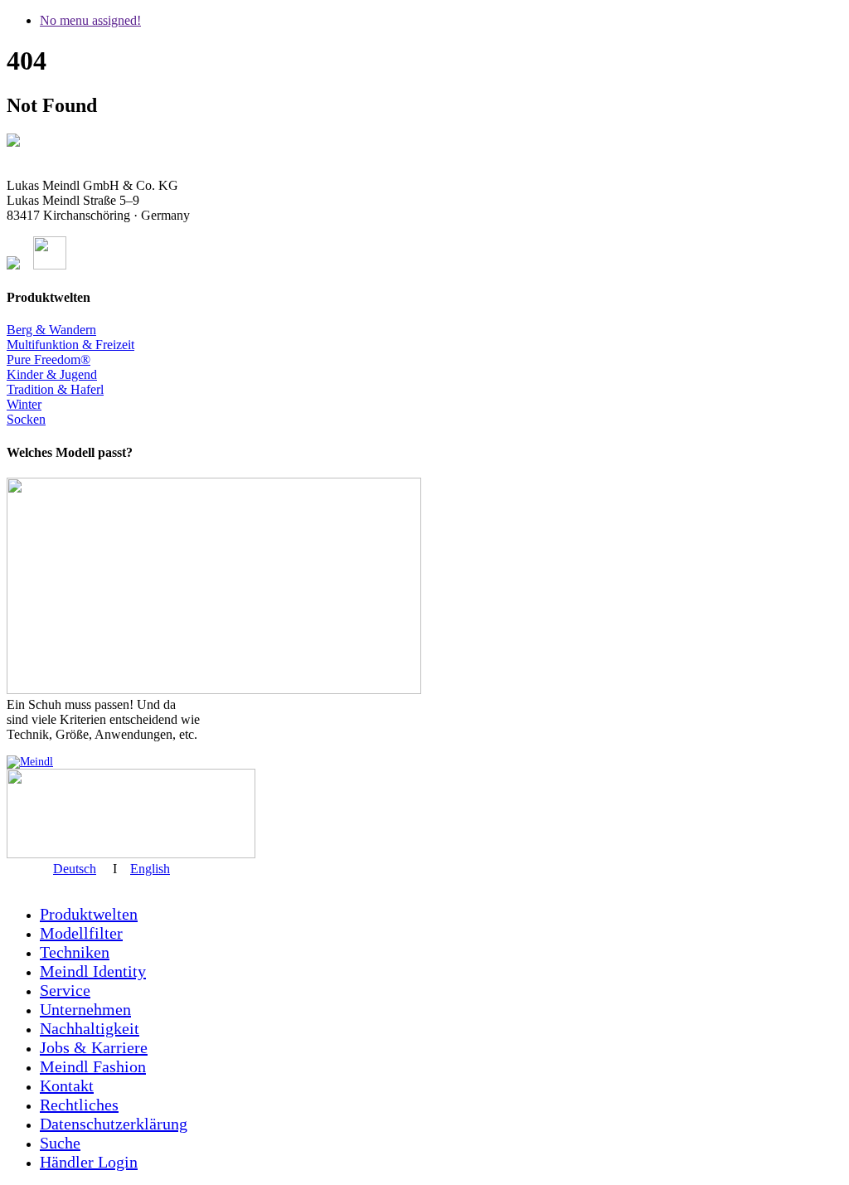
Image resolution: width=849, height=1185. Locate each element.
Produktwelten (89, 914)
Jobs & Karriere (94, 1047)
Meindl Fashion (93, 1066)
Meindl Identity (93, 971)
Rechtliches (79, 1104)
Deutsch (74, 869)
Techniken (74, 952)
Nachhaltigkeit (89, 1028)
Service (65, 990)
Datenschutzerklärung (113, 1124)
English (150, 869)
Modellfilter (81, 933)
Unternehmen (85, 1009)
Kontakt (67, 1085)
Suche (60, 1143)
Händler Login (89, 1162)
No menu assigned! (90, 20)
